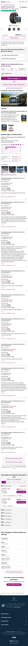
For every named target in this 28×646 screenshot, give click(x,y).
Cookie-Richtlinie (7, 634)
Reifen (8, 593)
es (12, 643)
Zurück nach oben (14, 600)
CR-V (9, 184)
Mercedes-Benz (12, 349)
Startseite (3, 593)
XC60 (9, 325)
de (10, 643)
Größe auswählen (14, 38)
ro (17, 643)
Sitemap (13, 634)
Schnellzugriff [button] (4, 621)
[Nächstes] (26, 29)
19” (14, 482)
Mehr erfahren (17, 607)
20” (19, 482)
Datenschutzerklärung (21, 632)
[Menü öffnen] (26, 1)
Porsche (11, 300)
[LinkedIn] (13, 637)
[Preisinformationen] (6, 35)
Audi (10, 373)
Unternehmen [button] (4, 624)
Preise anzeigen (21, 492)
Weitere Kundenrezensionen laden (14, 458)
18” (9, 482)
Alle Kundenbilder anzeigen (9, 174)
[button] (8, 10)
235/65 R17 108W (6, 499)
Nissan (10, 276)
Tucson (9, 238)
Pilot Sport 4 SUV (20, 593)
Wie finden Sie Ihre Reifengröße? (13, 88)
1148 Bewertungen (15, 8)
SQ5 (9, 374)
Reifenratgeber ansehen (14, 584)
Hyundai (11, 237)
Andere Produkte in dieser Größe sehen (14, 84)
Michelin (13, 593)
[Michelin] (23, 7)
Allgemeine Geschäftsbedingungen (8, 632)
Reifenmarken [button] (5, 613)
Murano (10, 277)
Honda (10, 183)
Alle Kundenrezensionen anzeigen (14, 462)
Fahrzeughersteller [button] (6, 617)
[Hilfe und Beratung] (22, 1)
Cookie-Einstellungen (20, 634)
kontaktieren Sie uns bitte (21, 466)
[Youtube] (15, 637)
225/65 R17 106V (6, 489)
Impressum (19, 631)
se (14, 643)
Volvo (10, 207)
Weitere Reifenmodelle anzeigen (14, 572)
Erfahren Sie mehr (5, 467)
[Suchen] (20, 1)
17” (3, 482)
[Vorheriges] (2, 29)
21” (24, 482)
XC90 (9, 208)
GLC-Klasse (10, 350)
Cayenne (10, 301)
